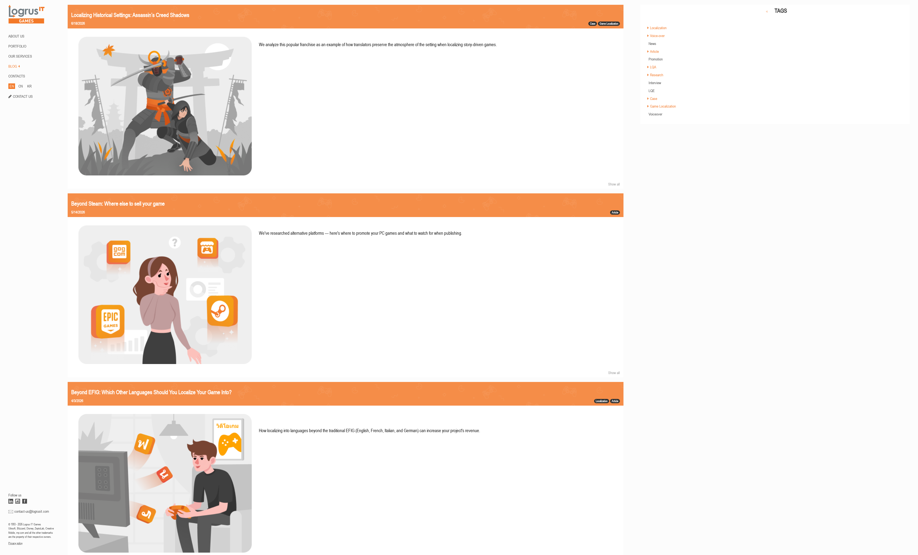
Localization (658, 28)
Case (653, 98)
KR (29, 86)
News (652, 43)
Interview (655, 83)
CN (20, 86)
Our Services (20, 56)
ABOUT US (16, 36)
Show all (614, 184)
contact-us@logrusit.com (31, 511)
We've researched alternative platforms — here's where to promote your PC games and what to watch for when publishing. (360, 233)
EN (12, 86)
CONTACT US (23, 96)
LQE (652, 90)
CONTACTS (16, 76)
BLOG (12, 66)
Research (656, 75)
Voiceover (655, 114)
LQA (653, 67)
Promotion (656, 59)
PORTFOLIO (17, 46)
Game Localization (663, 106)
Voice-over (657, 35)
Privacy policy (15, 543)
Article (654, 51)
